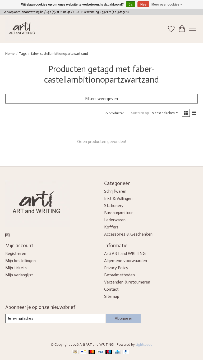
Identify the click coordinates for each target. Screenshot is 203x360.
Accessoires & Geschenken (128, 234)
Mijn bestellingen (20, 260)
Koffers (111, 227)
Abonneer (123, 318)
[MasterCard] (92, 352)
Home (10, 53)
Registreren (15, 253)
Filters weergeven (101, 98)
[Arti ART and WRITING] (22, 28)
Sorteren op (140, 113)
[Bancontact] (83, 352)
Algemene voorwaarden (125, 260)
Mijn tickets (16, 267)
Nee (143, 4)
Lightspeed (144, 344)
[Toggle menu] (192, 29)
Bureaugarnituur (118, 212)
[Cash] (75, 352)
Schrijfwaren (115, 191)
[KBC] (117, 352)
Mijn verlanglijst (19, 274)
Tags (22, 53)
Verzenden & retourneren (127, 282)
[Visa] (100, 352)
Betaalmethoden (119, 274)
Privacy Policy (116, 267)
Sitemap (111, 296)
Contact (111, 289)
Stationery (113, 205)
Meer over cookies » (166, 4)
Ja (130, 4)
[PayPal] (125, 352)
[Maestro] (108, 352)
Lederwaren (115, 219)
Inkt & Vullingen (118, 198)
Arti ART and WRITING (125, 253)
